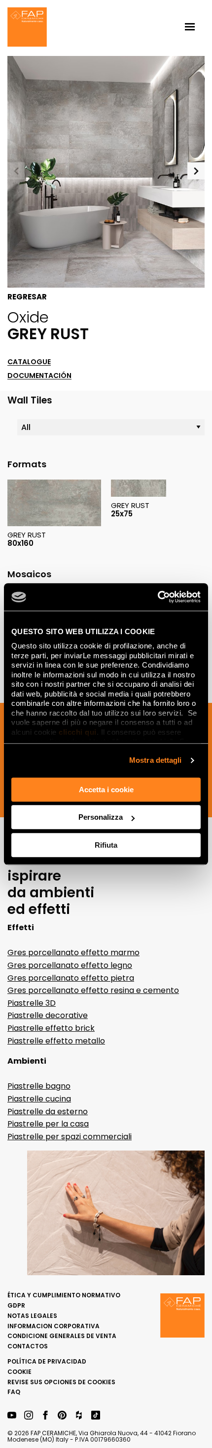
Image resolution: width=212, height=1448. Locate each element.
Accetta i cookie (106, 789)
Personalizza (100, 817)
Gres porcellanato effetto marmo (73, 952)
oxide (28, 317)
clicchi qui (78, 732)
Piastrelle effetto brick (51, 1028)
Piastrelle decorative (47, 1015)
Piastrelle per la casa (48, 1123)
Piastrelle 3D (31, 1003)
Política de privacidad (46, 1361)
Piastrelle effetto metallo (56, 1040)
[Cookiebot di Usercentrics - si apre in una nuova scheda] (157, 596)
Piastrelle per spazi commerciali (69, 1136)
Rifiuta (106, 845)
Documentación (39, 375)
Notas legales (32, 1316)
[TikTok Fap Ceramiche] (95, 1415)
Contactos (27, 1346)
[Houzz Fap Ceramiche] (78, 1415)
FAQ (13, 1392)
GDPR (16, 1305)
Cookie (19, 1372)
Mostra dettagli (155, 760)
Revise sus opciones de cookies (61, 1382)
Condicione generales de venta (61, 1336)
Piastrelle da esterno (47, 1111)
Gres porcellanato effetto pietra (70, 978)
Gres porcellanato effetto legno (69, 965)
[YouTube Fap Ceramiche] (11, 1415)
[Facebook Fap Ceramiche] (45, 1415)
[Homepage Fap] (27, 28)
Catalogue (29, 362)
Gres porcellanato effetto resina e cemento (93, 990)
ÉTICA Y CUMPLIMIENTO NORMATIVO (63, 1295)
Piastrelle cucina (39, 1098)
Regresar (27, 297)
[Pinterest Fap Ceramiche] (62, 1415)
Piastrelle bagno (39, 1086)
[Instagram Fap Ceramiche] (28, 1415)
